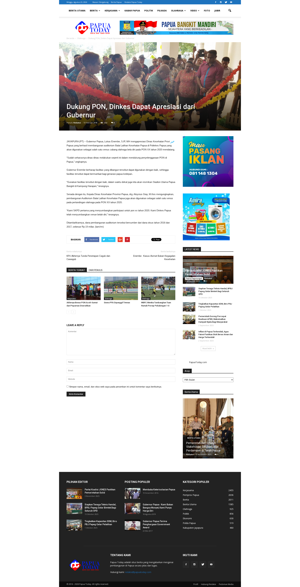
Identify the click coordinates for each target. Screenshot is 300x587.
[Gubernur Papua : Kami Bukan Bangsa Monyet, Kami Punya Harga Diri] (132, 508)
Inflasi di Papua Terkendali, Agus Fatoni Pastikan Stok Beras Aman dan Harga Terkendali (215, 334)
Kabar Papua (132, 10)
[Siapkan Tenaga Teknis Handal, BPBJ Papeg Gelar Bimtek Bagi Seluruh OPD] (189, 291)
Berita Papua (116, 2)
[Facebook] (215, 2)
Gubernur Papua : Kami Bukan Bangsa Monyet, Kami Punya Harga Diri (158, 507)
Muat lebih (207, 348)
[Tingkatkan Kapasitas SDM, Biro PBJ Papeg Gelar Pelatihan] (189, 307)
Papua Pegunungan (194, 278)
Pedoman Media (226, 584)
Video (193, 10)
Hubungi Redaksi (208, 584)
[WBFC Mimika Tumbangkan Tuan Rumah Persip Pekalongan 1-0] (158, 288)
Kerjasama (111, 10)
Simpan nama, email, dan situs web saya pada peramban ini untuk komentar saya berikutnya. (115, 386)
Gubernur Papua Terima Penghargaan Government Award (156, 524)
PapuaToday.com (198, 362)
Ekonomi (187, 518)
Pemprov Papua (191, 494)
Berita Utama (77, 10)
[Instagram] (220, 2)
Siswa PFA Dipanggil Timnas (117, 302)
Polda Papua (189, 523)
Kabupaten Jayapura (193, 527)
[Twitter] (226, 2)
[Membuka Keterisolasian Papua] (132, 493)
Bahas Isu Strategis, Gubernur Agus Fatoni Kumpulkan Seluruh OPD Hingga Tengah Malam (208, 446)
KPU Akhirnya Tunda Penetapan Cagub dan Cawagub (88, 258)
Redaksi (77, 122)
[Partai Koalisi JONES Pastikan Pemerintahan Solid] (74, 493)
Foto (207, 10)
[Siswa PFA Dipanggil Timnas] (121, 288)
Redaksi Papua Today (133, 2)
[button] (229, 10)
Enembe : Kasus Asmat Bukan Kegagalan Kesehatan (154, 258)
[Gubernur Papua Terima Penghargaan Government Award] (132, 525)
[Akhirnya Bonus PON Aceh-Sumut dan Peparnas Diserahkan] (84, 288)
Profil (195, 584)
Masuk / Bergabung (100, 2)
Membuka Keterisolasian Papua (159, 489)
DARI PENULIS (95, 270)
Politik (148, 10)
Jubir (217, 10)
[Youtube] (231, 2)
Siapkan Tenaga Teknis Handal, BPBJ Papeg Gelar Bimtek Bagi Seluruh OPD (215, 291)
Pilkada (162, 10)
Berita (94, 10)
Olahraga (177, 10)
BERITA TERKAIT (76, 270)
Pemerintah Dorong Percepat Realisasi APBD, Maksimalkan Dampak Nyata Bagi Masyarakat (212, 319)
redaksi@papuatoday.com (138, 572)
